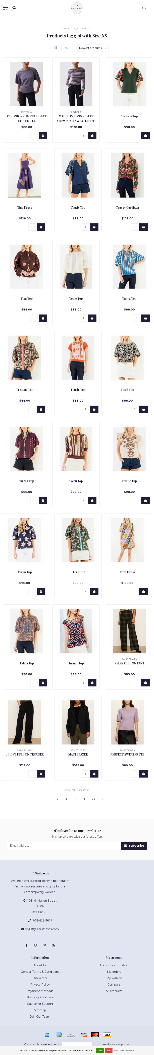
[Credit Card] (59, 1035)
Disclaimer (40, 978)
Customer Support (40, 1004)
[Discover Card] (83, 1035)
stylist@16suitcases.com (42, 929)
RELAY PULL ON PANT (129, 663)
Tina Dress (24, 207)
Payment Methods (40, 991)
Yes (100, 1050)
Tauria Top (78, 390)
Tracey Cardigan (127, 207)
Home (66, 28)
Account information (114, 965)
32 (93, 798)
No (108, 1050)
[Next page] (103, 799)
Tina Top (27, 298)
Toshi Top (127, 390)
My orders (114, 972)
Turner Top (76, 663)
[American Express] (47, 1035)
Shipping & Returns (40, 997)
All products (114, 991)
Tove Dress (127, 572)
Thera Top (78, 572)
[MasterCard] (95, 1035)
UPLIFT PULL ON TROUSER (25, 754)
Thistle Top (129, 481)
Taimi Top (76, 481)
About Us (40, 965)
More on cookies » (123, 1050)
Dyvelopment (121, 1044)
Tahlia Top (26, 663)
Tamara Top (129, 116)
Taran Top (25, 572)
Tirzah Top (26, 481)
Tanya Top (129, 298)
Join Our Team (40, 1016)
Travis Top (78, 207)
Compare (114, 984)
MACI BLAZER (78, 754)
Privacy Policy (40, 984)
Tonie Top (76, 298)
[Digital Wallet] (71, 1035)
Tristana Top (24, 390)
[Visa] (107, 1035)
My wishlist (114, 978)
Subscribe (136, 845)
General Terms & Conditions (40, 972)
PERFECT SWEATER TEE (127, 754)
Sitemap (40, 1010)
